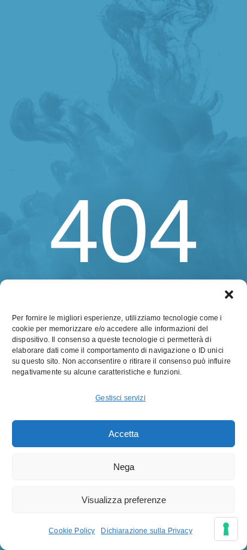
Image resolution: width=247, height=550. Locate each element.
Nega (123, 467)
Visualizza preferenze (124, 500)
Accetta (123, 434)
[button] (229, 295)
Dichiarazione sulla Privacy (146, 531)
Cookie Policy (72, 531)
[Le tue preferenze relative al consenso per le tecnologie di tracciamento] (226, 529)
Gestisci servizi (120, 398)
